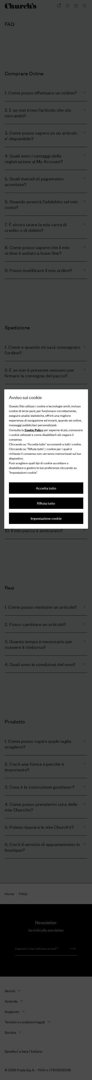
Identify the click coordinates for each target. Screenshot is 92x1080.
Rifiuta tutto (46, 503)
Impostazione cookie (46, 518)
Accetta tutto (46, 487)
